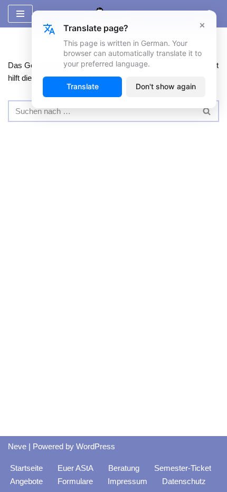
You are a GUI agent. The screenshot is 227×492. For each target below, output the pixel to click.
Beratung (123, 467)
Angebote (26, 481)
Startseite (26, 467)
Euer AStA (75, 467)
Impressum (127, 481)
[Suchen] (207, 111)
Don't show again (166, 86)
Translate (83, 86)
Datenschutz (184, 481)
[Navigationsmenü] (20, 14)
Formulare (75, 481)
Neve (17, 446)
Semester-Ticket (182, 467)
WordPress (95, 446)
